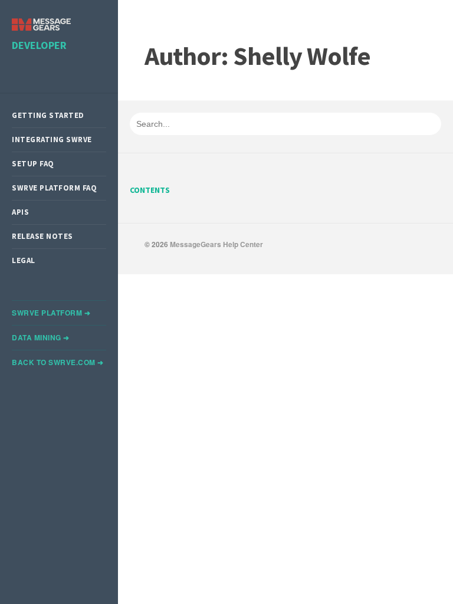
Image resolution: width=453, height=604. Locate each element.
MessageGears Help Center (216, 244)
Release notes (42, 236)
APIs (20, 212)
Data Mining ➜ (41, 337)
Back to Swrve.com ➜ (58, 362)
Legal (23, 260)
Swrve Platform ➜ (51, 312)
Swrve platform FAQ (54, 188)
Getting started (48, 115)
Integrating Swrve (52, 139)
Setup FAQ (33, 164)
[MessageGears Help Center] (41, 26)
